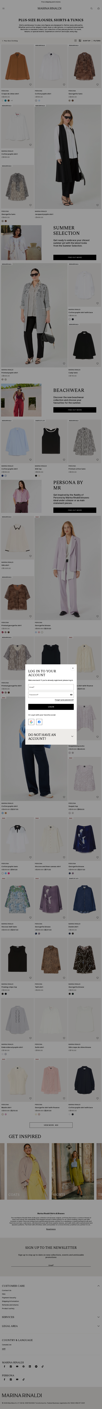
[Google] (31, 722)
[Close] (73, 668)
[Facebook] (39, 722)
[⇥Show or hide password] (71, 695)
